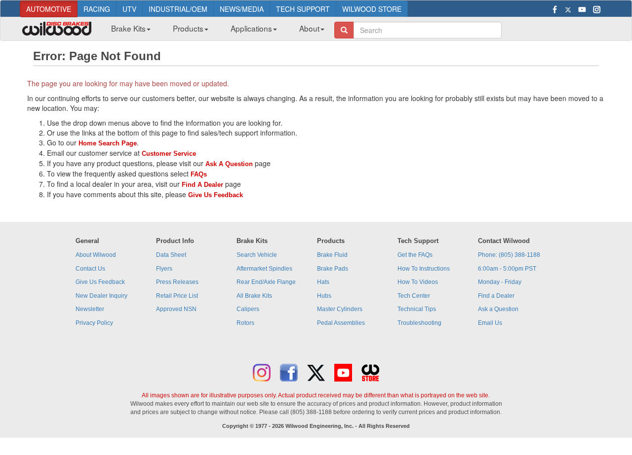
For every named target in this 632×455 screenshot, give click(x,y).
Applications (251, 28)
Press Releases (177, 282)
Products (188, 28)
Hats (323, 282)
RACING (96, 9)
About (309, 28)
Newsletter (90, 309)
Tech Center (413, 295)
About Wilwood (96, 254)
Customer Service (169, 153)
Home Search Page (108, 143)
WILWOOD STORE (371, 9)
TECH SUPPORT (303, 9)
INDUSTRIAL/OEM (178, 9)
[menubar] (214, 31)
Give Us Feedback (215, 195)
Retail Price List (177, 295)
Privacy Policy (94, 322)
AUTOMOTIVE (48, 9)
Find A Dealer (202, 184)
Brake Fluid (332, 254)
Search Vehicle (257, 254)
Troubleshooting (419, 322)
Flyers (164, 268)
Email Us (490, 322)
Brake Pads (332, 268)
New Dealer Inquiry (101, 295)
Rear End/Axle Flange (266, 282)
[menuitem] (127, 31)
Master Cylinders (339, 309)
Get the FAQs (415, 254)
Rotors (245, 322)
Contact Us (90, 268)
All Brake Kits (254, 295)
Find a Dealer (496, 295)
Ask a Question (498, 309)
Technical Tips (416, 309)
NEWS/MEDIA (242, 9)
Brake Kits (128, 28)
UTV (129, 9)
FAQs (199, 174)
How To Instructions (423, 268)
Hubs (324, 295)
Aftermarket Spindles (264, 268)
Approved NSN (176, 309)
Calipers (248, 309)
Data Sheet (171, 254)
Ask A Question (229, 164)
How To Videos (417, 282)
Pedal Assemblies (341, 322)
